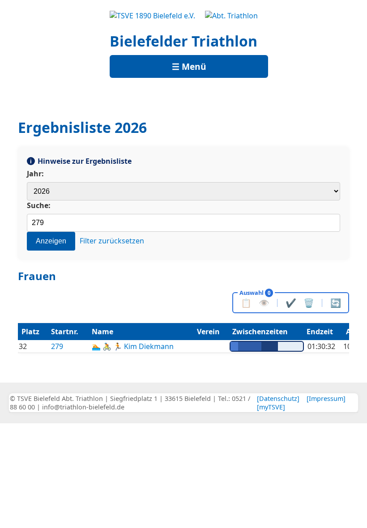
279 (57, 346)
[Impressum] (326, 398)
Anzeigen (51, 241)
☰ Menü (189, 66)
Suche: (39, 205)
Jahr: (35, 174)
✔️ (291, 303)
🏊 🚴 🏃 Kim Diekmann (133, 346)
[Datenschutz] (278, 398)
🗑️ (308, 303)
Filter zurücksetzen (112, 241)
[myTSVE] (271, 407)
